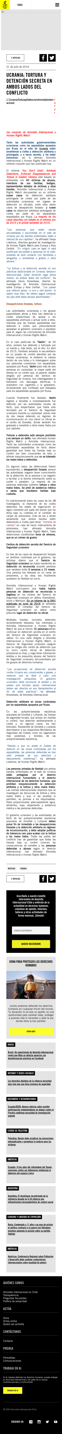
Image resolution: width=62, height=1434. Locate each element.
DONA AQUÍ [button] (31, 1031)
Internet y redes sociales (21, 1073)
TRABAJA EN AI (12, 1390)
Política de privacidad (15, 1301)
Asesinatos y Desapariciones (22, 1099)
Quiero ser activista (13, 1324)
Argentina (13, 1188)
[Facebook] (31, 1421)
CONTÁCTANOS (12, 1331)
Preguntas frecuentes (14, 1298)
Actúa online (10, 1321)
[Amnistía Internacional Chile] (5, 5)
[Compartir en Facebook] (43, 58)
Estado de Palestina (17, 1130)
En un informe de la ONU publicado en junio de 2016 (31, 602)
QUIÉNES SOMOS (13, 1283)
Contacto (8, 1340)
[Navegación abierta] (57, 5)
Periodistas (9, 1357)
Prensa (23, 868)
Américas (12, 1159)
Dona (6, 1318)
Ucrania (43, 148)
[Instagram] (39, 1421)
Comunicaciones (12, 1360)
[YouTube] (55, 1421)
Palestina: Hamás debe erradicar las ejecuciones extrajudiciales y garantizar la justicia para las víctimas (30, 1141)
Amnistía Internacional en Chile (20, 1292)
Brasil (11, 1044)
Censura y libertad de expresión (24, 1216)
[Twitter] (47, 1421)
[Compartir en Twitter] (52, 58)
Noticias (11, 868)
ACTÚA (7, 1308)
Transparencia (10, 1295)
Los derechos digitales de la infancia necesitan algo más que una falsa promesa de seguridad (30, 1082)
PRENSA (8, 1348)
